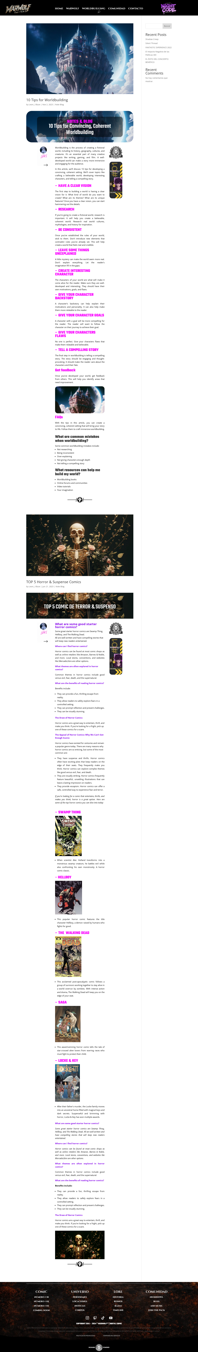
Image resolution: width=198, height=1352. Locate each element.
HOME (59, 9)
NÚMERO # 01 (41, 1297)
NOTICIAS (79, 1306)
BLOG (156, 1301)
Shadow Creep (152, 39)
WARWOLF (72, 9)
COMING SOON (41, 1310)
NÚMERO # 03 (41, 1306)
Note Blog (59, 104)
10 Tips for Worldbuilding (47, 99)
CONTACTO (135, 9)
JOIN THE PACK (156, 1310)
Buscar (167, 26)
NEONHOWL (156, 1297)
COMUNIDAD (116, 9)
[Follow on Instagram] (87, 1318)
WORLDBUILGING (93, 9)
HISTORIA (118, 1297)
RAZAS (118, 1306)
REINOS (118, 1301)
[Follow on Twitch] (95, 1318)
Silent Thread (151, 43)
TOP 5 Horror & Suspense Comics (53, 581)
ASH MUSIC (156, 1306)
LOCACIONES (79, 1301)
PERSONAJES (80, 1297)
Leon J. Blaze (34, 104)
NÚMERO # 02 (41, 1301)
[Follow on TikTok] (103, 1318)
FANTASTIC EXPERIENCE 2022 (158, 47)
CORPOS (79, 1310)
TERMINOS (106, 1336)
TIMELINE (118, 1310)
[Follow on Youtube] (110, 1318)
